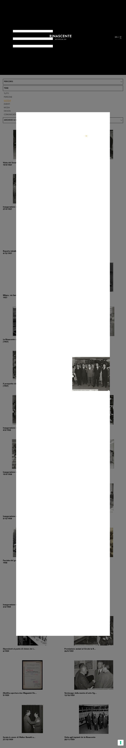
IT (120, 37)
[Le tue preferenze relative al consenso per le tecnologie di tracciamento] (121, 743)
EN (116, 37)
